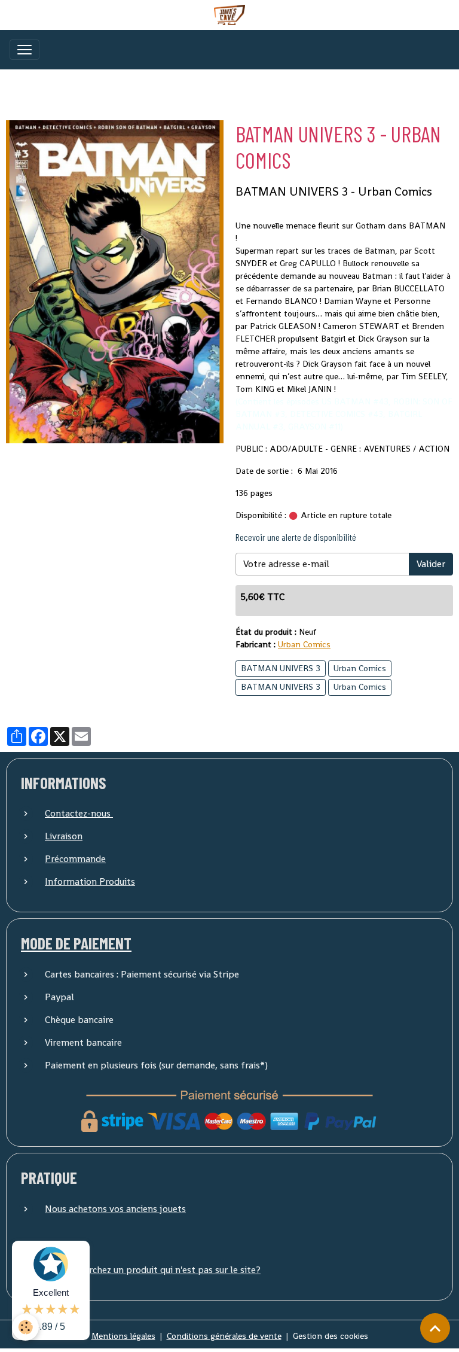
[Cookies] (25, 1327)
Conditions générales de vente (224, 1335)
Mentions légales (123, 1335)
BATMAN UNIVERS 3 (280, 668)
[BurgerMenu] (24, 49)
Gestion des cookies (330, 1335)
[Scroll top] (435, 1328)
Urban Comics (304, 644)
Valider (431, 564)
